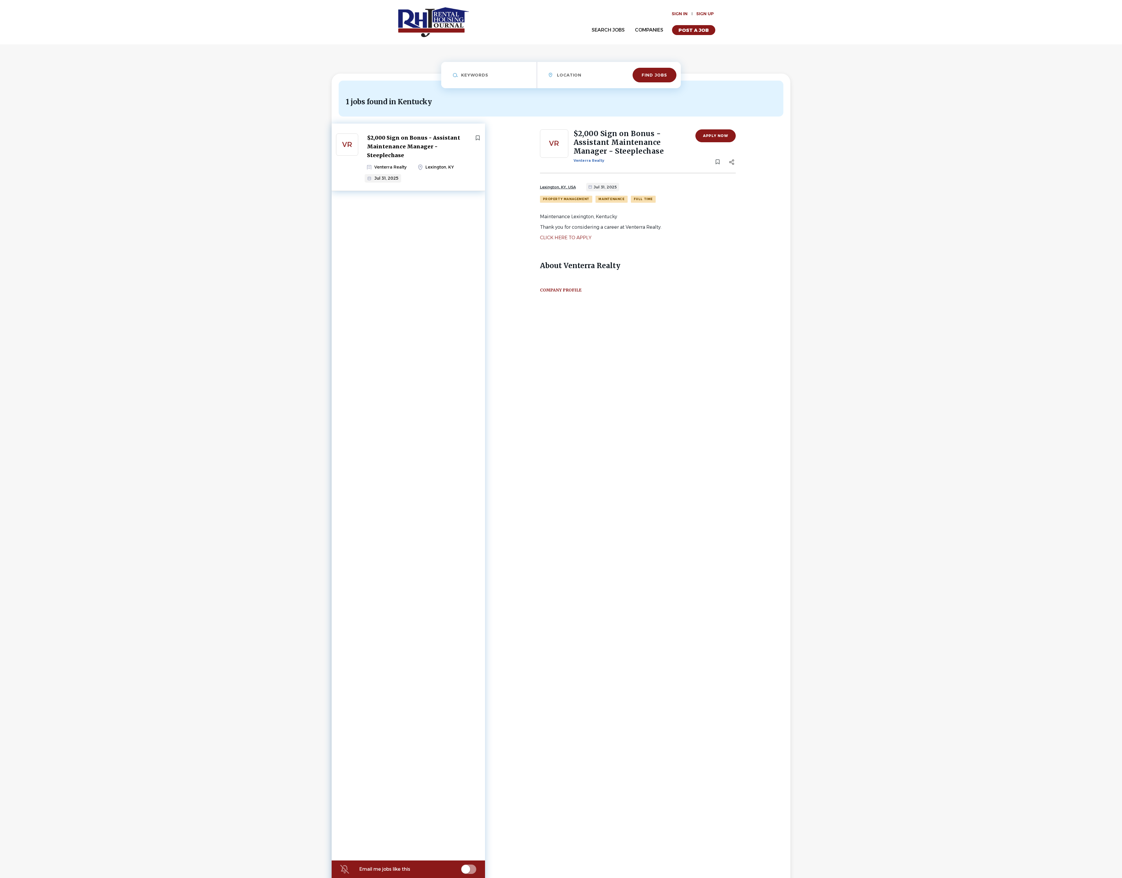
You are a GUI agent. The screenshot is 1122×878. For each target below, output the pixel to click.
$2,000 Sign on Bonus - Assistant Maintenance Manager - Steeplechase (413, 146)
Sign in (680, 13)
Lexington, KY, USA (558, 187)
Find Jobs (654, 75)
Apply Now (715, 135)
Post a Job (693, 30)
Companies (649, 30)
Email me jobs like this (384, 869)
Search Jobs (608, 30)
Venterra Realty (589, 160)
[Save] (478, 137)
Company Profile (560, 290)
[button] (732, 163)
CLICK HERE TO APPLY (565, 237)
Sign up (705, 13)
